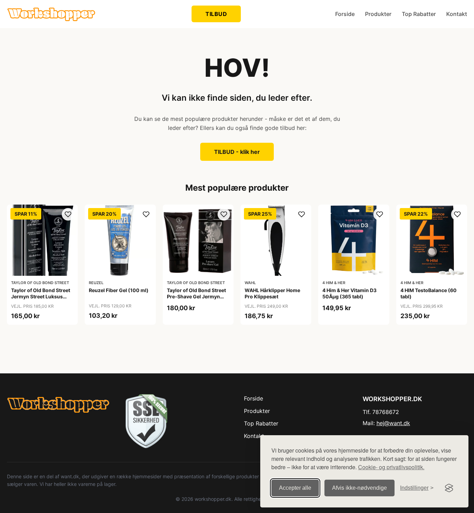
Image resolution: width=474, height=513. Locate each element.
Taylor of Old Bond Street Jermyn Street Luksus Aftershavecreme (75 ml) (40, 296)
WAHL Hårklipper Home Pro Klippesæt (272, 293)
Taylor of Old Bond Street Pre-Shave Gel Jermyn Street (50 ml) (196, 296)
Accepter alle (295, 488)
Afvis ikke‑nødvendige (359, 488)
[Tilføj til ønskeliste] (68, 214)
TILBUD (216, 13)
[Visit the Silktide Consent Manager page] (449, 488)
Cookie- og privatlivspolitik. (391, 467)
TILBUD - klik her (237, 151)
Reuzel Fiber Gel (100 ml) (119, 290)
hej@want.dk (393, 423)
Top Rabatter (419, 13)
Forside (345, 13)
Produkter (378, 13)
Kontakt (456, 13)
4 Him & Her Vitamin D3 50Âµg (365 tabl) (349, 293)
